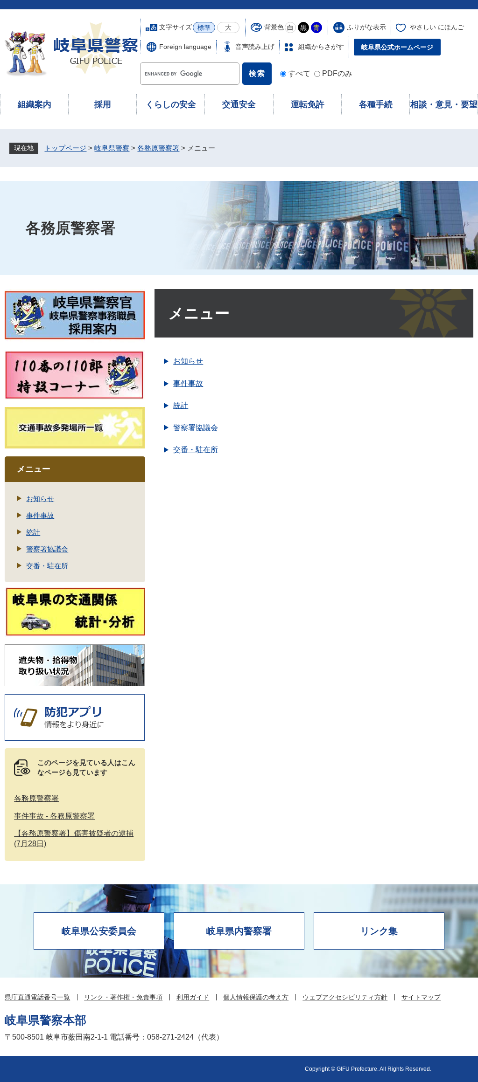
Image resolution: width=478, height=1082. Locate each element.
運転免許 (307, 104)
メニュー (33, 469)
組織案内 (34, 104)
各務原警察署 (158, 148)
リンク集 (379, 931)
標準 (204, 27)
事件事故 (188, 383)
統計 (180, 405)
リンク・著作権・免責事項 (123, 997)
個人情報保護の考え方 (255, 997)
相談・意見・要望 (444, 104)
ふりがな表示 (366, 27)
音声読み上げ (254, 46)
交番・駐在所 (195, 450)
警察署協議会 (195, 428)
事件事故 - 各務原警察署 (54, 816)
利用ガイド (192, 997)
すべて (299, 73)
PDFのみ (337, 73)
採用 (102, 104)
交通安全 (239, 104)
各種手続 (376, 104)
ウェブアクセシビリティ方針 (344, 997)
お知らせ (188, 361)
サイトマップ (421, 997)
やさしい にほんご (437, 27)
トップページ (65, 148)
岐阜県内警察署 (239, 931)
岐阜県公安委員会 (99, 931)
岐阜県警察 (111, 148)
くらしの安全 (171, 104)
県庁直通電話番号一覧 (37, 997)
